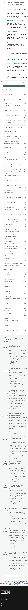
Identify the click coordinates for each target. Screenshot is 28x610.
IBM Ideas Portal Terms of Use (17, 582)
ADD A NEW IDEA (14, 86)
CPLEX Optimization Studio (15, 362)
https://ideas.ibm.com (18, 20)
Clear (24, 89)
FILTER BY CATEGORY (8, 89)
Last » (21, 576)
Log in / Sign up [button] (22, 82)
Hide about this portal (11, 6)
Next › (17, 576)
